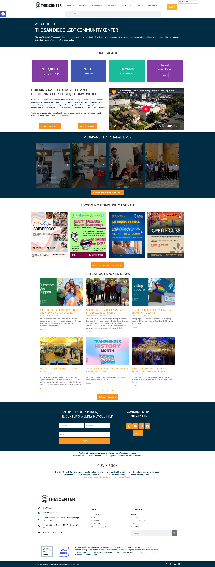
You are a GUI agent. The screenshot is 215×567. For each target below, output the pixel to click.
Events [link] (138, 6)
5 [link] (112, 391)
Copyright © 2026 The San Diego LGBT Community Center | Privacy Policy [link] (57, 564)
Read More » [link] (43, 329)
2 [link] (104, 391)
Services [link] (81, 6)
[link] (3, 14)
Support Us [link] (125, 6)
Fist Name (63, 422)
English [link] (185, 2)
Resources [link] (110, 6)
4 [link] (110, 391)
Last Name (89, 422)
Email (61, 431)
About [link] (69, 6)
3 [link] (107, 391)
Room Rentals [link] (152, 6)
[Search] (174, 533)
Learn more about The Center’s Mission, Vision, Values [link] (107, 477)
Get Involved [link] (95, 6)
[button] (38, 165)
